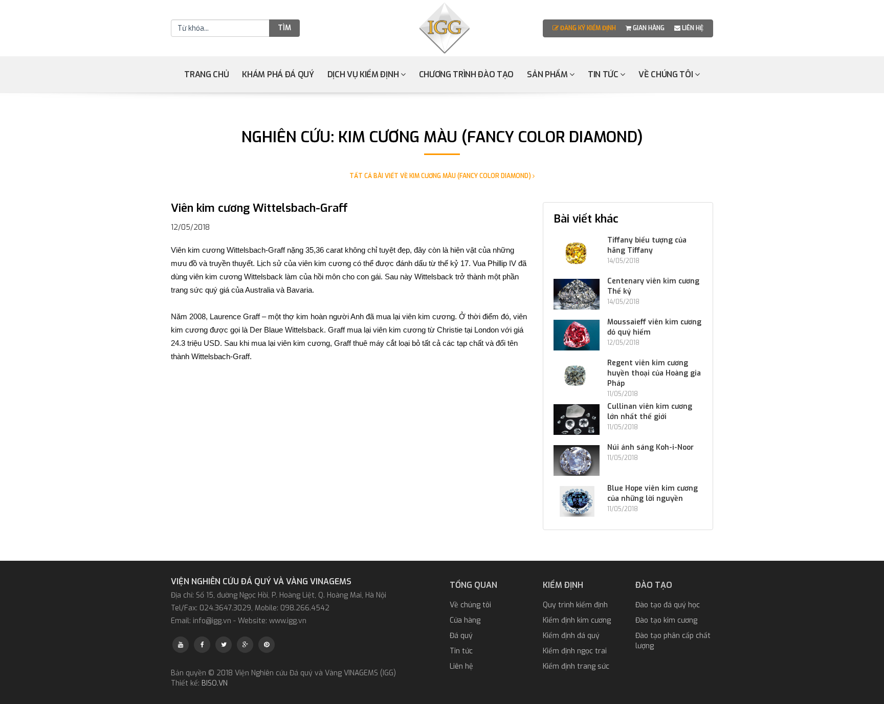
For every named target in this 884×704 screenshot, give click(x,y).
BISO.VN (215, 683)
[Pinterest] (266, 644)
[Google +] (245, 644)
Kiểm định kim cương (577, 620)
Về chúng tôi (666, 74)
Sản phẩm (548, 74)
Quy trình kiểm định (575, 605)
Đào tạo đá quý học (667, 605)
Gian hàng (648, 28)
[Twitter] (223, 644)
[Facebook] (202, 644)
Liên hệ (691, 28)
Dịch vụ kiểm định (364, 74)
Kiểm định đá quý (571, 636)
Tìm (284, 28)
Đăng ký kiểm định (588, 28)
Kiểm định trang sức (576, 666)
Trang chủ (206, 74)
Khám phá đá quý (278, 74)
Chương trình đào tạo (466, 74)
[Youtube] (180, 644)
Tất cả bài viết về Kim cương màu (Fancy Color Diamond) (441, 176)
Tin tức (604, 74)
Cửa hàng (465, 620)
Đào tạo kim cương (666, 620)
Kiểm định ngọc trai (575, 651)
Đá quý (461, 636)
